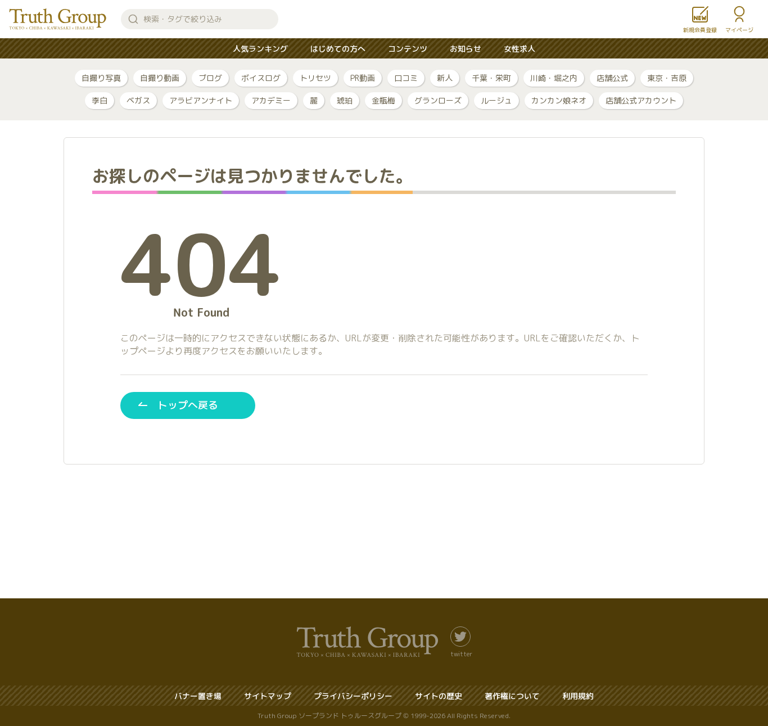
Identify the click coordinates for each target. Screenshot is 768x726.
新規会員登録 (700, 30)
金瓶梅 (383, 100)
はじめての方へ (337, 48)
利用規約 (578, 696)
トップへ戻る (187, 405)
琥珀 (345, 100)
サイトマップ (267, 696)
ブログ (210, 78)
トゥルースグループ (58, 19)
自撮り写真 (101, 78)
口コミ (406, 78)
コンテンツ (407, 48)
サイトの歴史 (438, 696)
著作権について (512, 696)
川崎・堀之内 (553, 78)
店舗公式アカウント (641, 100)
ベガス (138, 100)
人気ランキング (260, 48)
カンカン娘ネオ (558, 100)
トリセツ (315, 78)
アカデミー (271, 100)
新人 (445, 78)
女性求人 (519, 48)
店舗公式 (612, 78)
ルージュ (496, 100)
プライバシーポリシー (353, 696)
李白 (99, 100)
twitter (461, 653)
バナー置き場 (198, 696)
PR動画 (362, 78)
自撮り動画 (159, 78)
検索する (133, 19)
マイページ (739, 30)
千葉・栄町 (491, 78)
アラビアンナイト (200, 100)
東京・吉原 (666, 78)
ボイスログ (261, 78)
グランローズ (438, 100)
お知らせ (465, 48)
